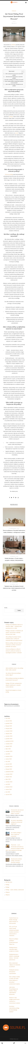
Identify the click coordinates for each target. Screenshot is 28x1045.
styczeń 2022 (9, 794)
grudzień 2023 (9, 738)
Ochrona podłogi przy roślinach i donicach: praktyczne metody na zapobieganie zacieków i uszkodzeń (14, 651)
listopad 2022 (9, 769)
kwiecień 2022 (9, 786)
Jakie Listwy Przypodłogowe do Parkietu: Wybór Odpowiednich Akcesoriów (13, 991)
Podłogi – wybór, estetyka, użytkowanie (15, 889)
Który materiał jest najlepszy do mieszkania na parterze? (14, 965)
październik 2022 (9, 771)
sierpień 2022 (9, 776)
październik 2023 (9, 741)
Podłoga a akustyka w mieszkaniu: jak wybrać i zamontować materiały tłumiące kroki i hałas (14, 632)
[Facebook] (9, 497)
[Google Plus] (16, 497)
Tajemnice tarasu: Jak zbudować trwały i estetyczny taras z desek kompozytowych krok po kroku (14, 588)
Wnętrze (8, 892)
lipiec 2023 (8, 748)
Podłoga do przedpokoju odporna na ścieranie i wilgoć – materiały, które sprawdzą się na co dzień (14, 626)
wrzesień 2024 (9, 731)
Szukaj (5, 607)
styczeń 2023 (9, 764)
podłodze (13, 44)
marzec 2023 (9, 759)
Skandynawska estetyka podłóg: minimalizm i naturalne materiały (16, 860)
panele (16, 133)
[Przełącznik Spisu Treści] (22, 71)
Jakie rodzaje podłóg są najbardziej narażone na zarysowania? (14, 82)
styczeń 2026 (9, 720)
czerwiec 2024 (9, 736)
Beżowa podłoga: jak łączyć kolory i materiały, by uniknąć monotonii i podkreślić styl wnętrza (14, 645)
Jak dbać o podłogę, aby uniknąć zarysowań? (14, 79)
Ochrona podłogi (9, 174)
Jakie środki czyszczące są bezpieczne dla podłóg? (14, 85)
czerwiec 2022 (9, 781)
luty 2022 (8, 792)
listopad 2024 (9, 728)
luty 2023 (8, 761)
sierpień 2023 (9, 746)
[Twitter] (11, 497)
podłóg (17, 91)
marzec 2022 (9, 789)
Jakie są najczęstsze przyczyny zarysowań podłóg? (14, 74)
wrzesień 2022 (9, 774)
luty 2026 (8, 718)
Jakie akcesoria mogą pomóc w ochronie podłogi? (14, 77)
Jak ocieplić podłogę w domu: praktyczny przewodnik (16, 834)
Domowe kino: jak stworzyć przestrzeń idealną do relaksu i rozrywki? (17, 812)
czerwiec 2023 (9, 751)
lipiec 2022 (8, 779)
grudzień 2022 (9, 766)
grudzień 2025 (9, 723)
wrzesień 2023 (9, 743)
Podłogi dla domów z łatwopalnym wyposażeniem (14, 971)
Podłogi (7, 884)
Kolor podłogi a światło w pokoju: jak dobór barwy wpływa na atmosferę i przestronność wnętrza (14, 980)
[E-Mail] (18, 497)
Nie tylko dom (9, 882)
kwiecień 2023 (9, 756)
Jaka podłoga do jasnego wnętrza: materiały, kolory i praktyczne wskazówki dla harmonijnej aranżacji (14, 638)
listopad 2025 (9, 726)
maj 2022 (8, 784)
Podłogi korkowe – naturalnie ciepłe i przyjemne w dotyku (14, 949)
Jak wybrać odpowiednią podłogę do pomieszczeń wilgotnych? (16, 822)
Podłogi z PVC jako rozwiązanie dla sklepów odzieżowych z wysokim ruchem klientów (14, 685)
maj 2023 (8, 753)
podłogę (11, 116)
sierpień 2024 (9, 733)
